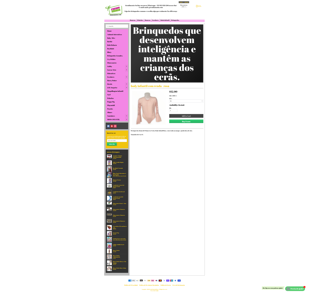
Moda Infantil (164, 20)
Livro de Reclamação (178, 285)
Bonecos (147, 20)
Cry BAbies (111, 59)
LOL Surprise (117, 88)
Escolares (155, 20)
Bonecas (132, 20)
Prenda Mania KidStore (154, 289)
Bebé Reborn (112, 45)
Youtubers (117, 116)
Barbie (109, 41)
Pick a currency (183, 5)
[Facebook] (108, 126)
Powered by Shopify (154, 290)
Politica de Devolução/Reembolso (149, 285)
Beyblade (110, 49)
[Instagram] (115, 126)
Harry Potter (112, 80)
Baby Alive (111, 38)
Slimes (109, 112)
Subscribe (112, 144)
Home (109, 31)
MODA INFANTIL (117, 119)
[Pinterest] (111, 126)
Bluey (109, 52)
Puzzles (110, 109)
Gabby (117, 66)
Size (170, 98)
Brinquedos (175, 20)
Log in (181, 2)
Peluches (140, 20)
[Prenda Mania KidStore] (114, 9)
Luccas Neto (117, 70)
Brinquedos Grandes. (115, 56)
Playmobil (111, 105)
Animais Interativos (114, 34)
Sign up (186, 2)
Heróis (117, 84)
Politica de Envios (166, 285)
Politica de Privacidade (131, 285)
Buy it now (186, 121)
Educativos (111, 73)
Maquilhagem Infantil (115, 91)
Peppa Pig (111, 102)
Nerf (109, 95)
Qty (170, 108)
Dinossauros (112, 63)
